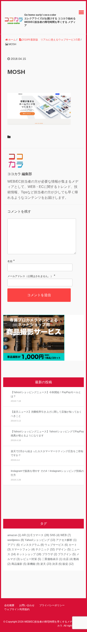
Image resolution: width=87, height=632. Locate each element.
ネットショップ (28, 554)
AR (26, 535)
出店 (68, 559)
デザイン (63, 549)
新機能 (33, 563)
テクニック (45, 549)
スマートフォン (23, 549)
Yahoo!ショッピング (40, 540)
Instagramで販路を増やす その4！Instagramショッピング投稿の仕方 (47, 473)
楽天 (45, 563)
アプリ (13, 544)
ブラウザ (49, 554)
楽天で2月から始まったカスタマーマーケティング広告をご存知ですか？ (47, 453)
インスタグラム (32, 544)
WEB (65, 535)
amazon (14, 535)
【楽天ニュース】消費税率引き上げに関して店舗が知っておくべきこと (46, 413)
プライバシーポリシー (52, 605)
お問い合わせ (26, 605)
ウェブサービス (56, 544)
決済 (57, 563)
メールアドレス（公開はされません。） (30, 276)
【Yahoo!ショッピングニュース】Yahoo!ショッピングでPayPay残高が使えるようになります (47, 433)
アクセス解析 (66, 540)
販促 (68, 563)
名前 (9, 261)
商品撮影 (18, 563)
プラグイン (67, 554)
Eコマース (40, 535)
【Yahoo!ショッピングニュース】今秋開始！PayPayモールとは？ (46, 394)
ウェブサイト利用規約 (17, 609)
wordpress (15, 540)
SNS (55, 535)
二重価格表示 (52, 559)
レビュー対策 (30, 559)
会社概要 (9, 605)
